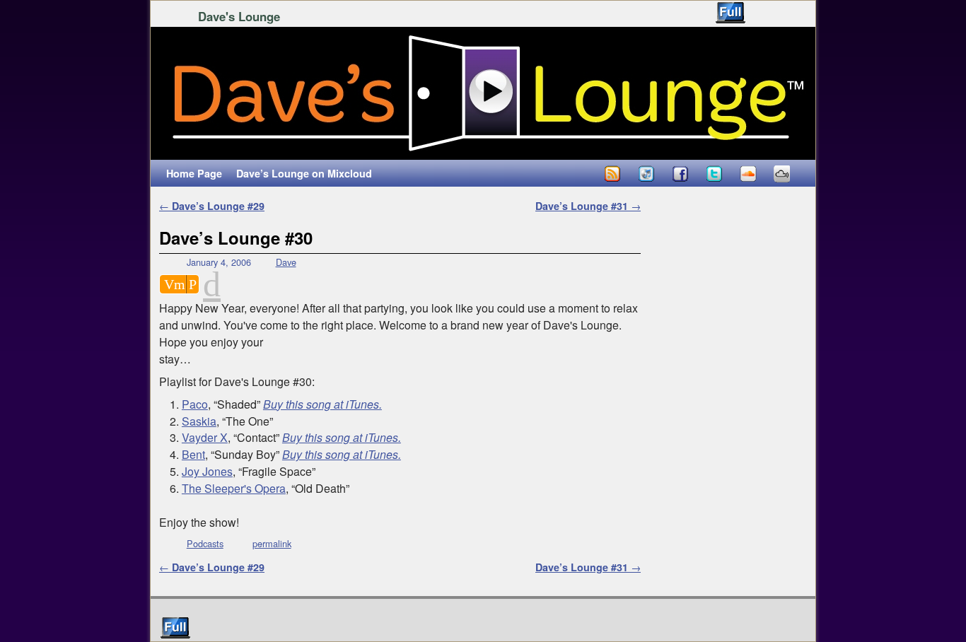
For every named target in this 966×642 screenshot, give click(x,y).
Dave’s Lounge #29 (211, 206)
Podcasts (205, 543)
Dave (286, 262)
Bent (193, 454)
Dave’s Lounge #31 (588, 206)
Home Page (194, 173)
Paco (195, 404)
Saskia (199, 421)
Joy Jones (207, 471)
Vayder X (205, 437)
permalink (271, 543)
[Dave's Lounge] (483, 93)
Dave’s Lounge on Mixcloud (304, 173)
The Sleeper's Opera (234, 488)
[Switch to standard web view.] (730, 12)
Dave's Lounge (239, 16)
